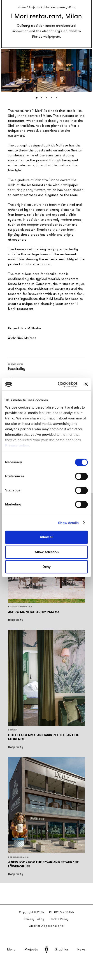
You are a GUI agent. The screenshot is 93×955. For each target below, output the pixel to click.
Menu (11, 950)
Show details (68, 523)
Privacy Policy (34, 919)
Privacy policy (17, 445)
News (81, 950)
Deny (46, 567)
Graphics (62, 950)
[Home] (46, 949)
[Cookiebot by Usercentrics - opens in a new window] (58, 384)
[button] (36, 97)
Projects (31, 950)
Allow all (46, 537)
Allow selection (47, 552)
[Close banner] (86, 384)
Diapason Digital (52, 926)
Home (22, 7)
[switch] (81, 476)
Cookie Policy (59, 919)
